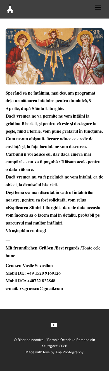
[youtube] (54, 324)
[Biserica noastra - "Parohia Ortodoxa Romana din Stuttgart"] (10, 11)
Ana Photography (69, 352)
